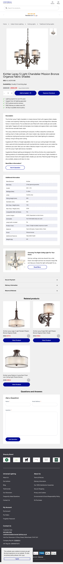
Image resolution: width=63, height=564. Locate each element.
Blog (4, 485)
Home (5, 24)
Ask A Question (15, 167)
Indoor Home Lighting (17, 24)
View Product (16, 340)
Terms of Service (39, 559)
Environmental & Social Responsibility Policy (47, 496)
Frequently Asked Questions (11, 496)
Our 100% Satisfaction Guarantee (44, 485)
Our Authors (6, 481)
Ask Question (13, 439)
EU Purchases (38, 500)
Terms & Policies (39, 477)
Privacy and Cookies (40, 492)
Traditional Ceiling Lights (47, 24)
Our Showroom (7, 492)
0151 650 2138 (7, 532)
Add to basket (24, 93)
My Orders (6, 515)
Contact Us (6, 500)
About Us (6, 477)
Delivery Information (40, 481)
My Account (6, 511)
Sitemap (40, 557)
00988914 (17, 540)
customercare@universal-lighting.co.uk (15, 534)
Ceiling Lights (31, 24)
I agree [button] (17, 559)
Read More (37, 267)
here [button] (23, 555)
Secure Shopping (39, 489)
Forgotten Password (9, 518)
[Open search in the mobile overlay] (31, 8)
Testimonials (6, 489)
